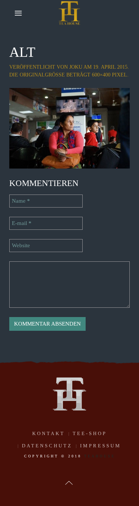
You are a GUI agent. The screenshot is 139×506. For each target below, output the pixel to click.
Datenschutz (47, 445)
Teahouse (99, 456)
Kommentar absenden (47, 324)
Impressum (100, 445)
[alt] (69, 128)
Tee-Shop (90, 433)
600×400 (101, 75)
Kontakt (48, 433)
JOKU (75, 67)
